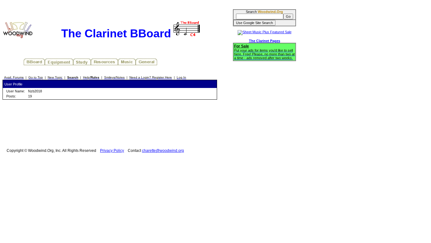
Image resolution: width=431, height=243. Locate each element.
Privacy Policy (112, 150)
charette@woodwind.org (163, 150)
